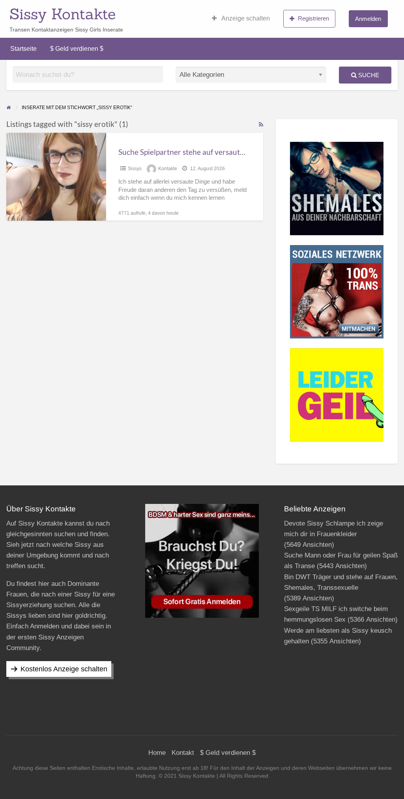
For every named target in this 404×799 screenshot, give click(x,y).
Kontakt (183, 752)
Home (157, 752)
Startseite (23, 48)
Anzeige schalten (245, 18)
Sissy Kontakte (62, 13)
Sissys (135, 168)
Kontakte (167, 168)
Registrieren (313, 18)
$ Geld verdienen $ (76, 48)
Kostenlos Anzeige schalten (64, 669)
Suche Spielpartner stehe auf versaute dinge (191, 151)
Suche (368, 75)
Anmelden (368, 18)
